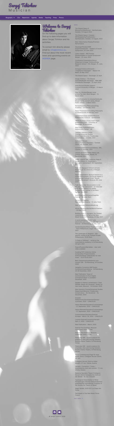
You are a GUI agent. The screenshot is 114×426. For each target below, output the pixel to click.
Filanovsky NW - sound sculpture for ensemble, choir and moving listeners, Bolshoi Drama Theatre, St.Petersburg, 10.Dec (88, 340)
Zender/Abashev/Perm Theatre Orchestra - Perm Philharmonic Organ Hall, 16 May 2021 (89, 228)
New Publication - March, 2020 (85, 324)
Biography (9, 17)
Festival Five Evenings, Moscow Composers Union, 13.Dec (85, 328)
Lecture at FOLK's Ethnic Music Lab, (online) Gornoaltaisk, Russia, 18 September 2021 (87, 154)
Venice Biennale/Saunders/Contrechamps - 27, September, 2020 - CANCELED (89, 305)
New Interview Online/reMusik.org (86, 205)
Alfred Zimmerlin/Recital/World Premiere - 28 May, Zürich (88, 209)
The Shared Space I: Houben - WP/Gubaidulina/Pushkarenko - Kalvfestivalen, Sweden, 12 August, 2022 (89, 37)
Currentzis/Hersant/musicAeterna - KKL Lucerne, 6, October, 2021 (88, 148)
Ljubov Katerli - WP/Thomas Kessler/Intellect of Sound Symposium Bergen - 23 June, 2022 (88, 55)
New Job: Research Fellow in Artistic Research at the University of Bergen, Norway (87, 169)
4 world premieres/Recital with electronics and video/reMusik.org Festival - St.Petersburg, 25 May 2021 (88, 222)
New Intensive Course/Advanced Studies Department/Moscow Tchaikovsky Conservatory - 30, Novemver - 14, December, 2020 (89, 292)
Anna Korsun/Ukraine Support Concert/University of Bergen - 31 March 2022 (89, 87)
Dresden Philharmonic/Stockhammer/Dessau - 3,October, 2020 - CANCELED (87, 299)
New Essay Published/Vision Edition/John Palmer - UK (84, 128)
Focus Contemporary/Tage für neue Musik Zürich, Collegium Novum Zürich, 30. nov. (88, 356)
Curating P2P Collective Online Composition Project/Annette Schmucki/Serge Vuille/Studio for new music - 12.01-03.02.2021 (88, 254)
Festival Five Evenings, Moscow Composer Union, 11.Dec (85, 333)
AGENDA (46, 58)
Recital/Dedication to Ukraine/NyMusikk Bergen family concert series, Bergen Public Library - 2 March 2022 (88, 100)
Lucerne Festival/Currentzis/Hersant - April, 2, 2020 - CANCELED (87, 320)
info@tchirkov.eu (58, 50)
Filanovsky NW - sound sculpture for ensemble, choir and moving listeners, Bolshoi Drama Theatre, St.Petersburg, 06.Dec (88, 348)
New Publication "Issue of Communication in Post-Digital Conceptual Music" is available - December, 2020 (86, 276)
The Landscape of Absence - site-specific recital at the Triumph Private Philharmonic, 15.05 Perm (87, 235)
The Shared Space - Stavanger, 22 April (88, 76)
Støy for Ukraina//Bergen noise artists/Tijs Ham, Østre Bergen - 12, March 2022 (87, 94)
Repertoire (25, 17)
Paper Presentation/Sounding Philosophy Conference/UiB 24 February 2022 (89, 111)
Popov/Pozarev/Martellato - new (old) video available (88, 248)
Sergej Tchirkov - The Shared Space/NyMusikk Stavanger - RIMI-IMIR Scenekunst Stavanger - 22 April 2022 (88, 80)
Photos (61, 17)
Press (55, 17)
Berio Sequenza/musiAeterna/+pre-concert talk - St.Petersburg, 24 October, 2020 (89, 262)
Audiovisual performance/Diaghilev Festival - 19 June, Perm (87, 196)
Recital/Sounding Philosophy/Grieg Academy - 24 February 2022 (87, 106)
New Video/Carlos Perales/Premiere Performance (87, 43)
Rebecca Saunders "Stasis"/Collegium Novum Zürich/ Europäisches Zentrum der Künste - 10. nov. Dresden (88, 375)
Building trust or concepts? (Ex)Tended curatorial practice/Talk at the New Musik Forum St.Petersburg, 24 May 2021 (89, 215)
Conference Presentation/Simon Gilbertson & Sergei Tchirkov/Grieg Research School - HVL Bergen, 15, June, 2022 (89, 63)
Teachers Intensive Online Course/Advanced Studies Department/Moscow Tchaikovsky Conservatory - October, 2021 (86, 135)
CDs (18, 17)
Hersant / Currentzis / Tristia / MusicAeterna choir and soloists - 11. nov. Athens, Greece (89, 368)
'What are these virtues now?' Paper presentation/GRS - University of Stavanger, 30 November (87, 122)
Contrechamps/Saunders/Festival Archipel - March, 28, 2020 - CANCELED (89, 315)
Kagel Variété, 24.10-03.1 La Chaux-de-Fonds (88, 389)
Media (41, 17)
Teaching (48, 17)
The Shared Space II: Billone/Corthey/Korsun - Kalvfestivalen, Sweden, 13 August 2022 (88, 30)
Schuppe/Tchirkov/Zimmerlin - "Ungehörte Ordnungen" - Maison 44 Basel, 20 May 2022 (87, 70)
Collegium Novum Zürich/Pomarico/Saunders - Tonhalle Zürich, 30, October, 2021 (87, 142)
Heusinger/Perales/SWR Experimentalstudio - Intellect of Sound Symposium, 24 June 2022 (88, 48)
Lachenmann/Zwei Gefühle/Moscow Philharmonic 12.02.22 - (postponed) (87, 116)
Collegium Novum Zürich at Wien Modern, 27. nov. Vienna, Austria (86, 362)
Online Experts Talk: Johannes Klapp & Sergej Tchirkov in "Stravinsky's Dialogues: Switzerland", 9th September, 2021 (88, 162)
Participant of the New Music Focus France (87, 394)
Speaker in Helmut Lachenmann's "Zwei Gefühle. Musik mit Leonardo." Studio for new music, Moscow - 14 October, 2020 (89, 284)
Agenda (34, 17)
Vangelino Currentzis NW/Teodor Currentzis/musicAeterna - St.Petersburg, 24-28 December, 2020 (89, 269)
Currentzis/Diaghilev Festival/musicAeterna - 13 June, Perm (88, 201)
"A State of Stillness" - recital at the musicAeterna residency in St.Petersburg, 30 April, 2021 (89, 242)
